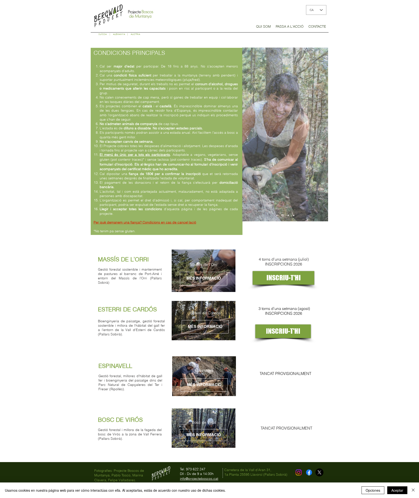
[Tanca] (413, 490)
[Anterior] (247, 134)
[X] (319, 472)
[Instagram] (299, 472)
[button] (263, 28)
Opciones (373, 490)
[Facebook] (309, 472)
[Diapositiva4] (293, 215)
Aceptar (397, 490)
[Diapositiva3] (288, 215)
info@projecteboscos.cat (199, 478)
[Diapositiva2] (283, 215)
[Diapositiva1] (277, 215)
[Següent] (324, 134)
